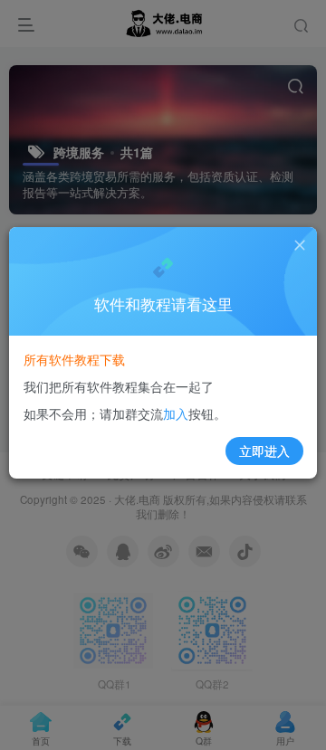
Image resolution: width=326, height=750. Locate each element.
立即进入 (264, 450)
